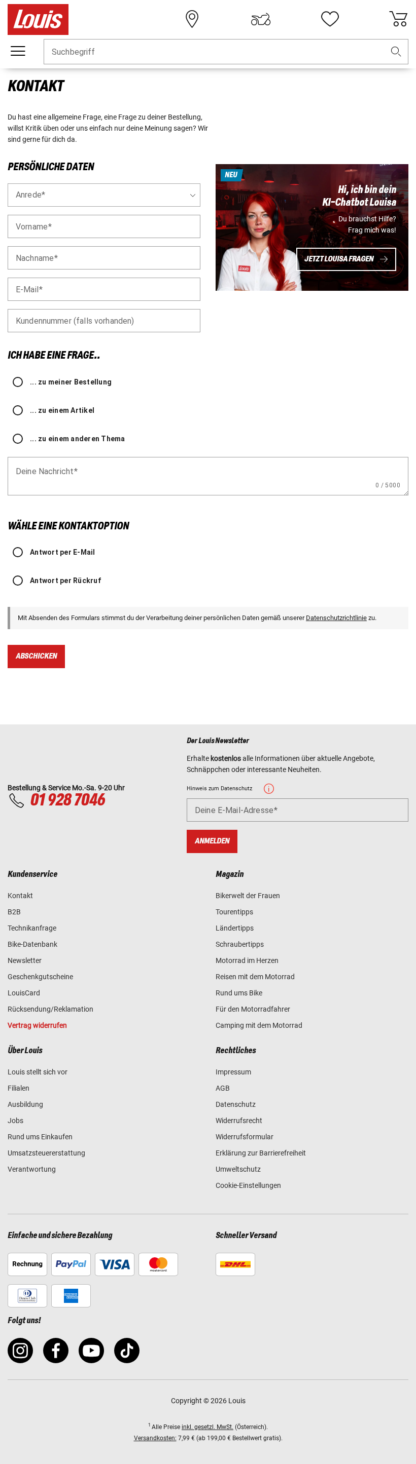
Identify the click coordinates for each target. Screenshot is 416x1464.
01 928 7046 (67, 800)
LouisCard (24, 993)
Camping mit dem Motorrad (259, 1025)
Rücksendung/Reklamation (50, 1009)
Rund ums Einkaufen (40, 1137)
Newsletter (25, 960)
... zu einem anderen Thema (77, 439)
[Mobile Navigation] (18, 51)
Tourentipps (234, 912)
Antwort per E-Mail (62, 552)
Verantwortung (32, 1169)
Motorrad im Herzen (247, 960)
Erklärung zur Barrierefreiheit (261, 1153)
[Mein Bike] (261, 19)
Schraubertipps (240, 944)
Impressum (233, 1072)
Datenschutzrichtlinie (336, 618)
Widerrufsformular (244, 1137)
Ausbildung (25, 1104)
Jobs (15, 1120)
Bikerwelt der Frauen (248, 896)
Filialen (18, 1088)
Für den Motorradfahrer (253, 1009)
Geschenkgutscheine (40, 977)
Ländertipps (235, 928)
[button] (396, 52)
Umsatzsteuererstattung (46, 1153)
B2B (14, 912)
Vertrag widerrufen (37, 1025)
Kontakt (20, 896)
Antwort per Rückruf (65, 580)
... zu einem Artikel (62, 410)
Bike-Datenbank (32, 944)
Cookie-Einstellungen (248, 1185)
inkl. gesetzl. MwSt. (207, 1427)
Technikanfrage (32, 928)
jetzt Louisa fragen (338, 259)
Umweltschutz (238, 1169)
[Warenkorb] (398, 19)
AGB (223, 1088)
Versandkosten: (155, 1438)
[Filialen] (192, 19)
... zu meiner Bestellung (71, 382)
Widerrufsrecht (239, 1120)
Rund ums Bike (239, 993)
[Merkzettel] (330, 19)
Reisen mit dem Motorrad (255, 977)
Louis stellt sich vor (37, 1072)
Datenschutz (236, 1104)
